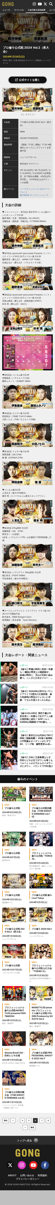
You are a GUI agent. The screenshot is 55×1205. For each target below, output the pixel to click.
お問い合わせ (27, 1175)
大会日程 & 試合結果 (36, 10)
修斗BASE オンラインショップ (34, 195)
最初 (5, 1120)
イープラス (25, 189)
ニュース (6, 10)
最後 (32, 1127)
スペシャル (19, 10)
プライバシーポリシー (27, 1178)
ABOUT (12, 1175)
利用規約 (42, 1175)
